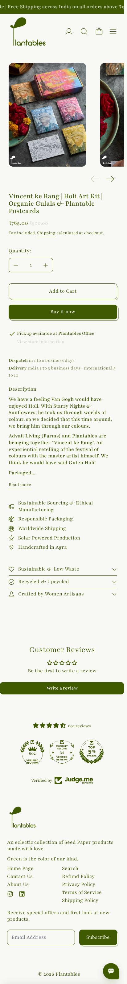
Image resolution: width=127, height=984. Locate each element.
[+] (46, 265)
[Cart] (99, 31)
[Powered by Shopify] (69, 31)
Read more (20, 485)
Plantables (67, 974)
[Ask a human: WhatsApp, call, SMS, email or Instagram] (111, 971)
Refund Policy (78, 876)
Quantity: (20, 250)
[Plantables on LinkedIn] (22, 894)
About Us (18, 884)
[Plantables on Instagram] (10, 894)
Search (70, 868)
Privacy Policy (78, 884)
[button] (84, 31)
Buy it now (62, 311)
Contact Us (20, 876)
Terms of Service (82, 892)
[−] (16, 265)
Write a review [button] (62, 688)
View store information (40, 342)
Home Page (20, 868)
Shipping (46, 233)
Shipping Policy (80, 900)
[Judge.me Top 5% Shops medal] (91, 752)
